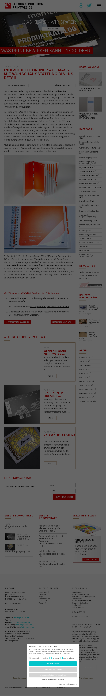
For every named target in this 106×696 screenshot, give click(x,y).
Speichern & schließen (53, 669)
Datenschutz (63, 684)
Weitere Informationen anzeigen (53, 680)
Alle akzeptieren (53, 664)
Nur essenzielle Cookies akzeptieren (53, 675)
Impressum (73, 684)
